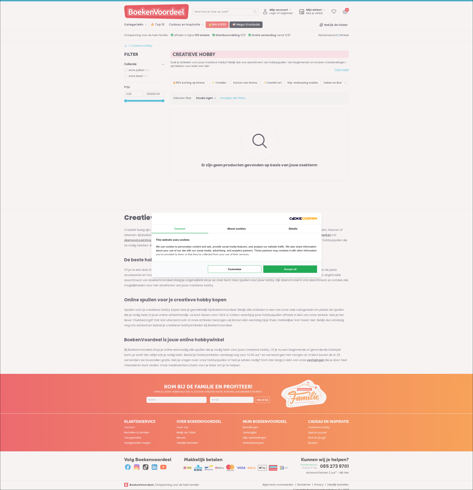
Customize (234, 269)
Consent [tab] (179, 228)
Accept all (290, 269)
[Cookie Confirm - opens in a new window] (303, 218)
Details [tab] (293, 228)
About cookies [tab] (236, 228)
